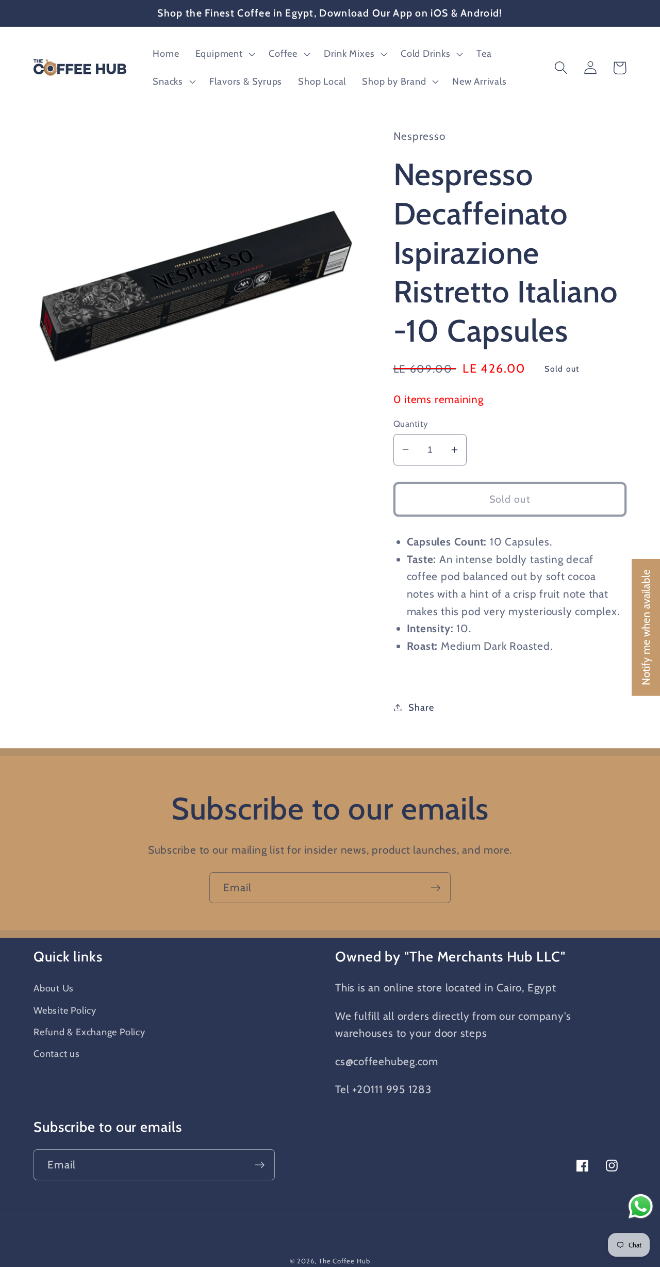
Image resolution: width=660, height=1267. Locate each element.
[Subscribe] (435, 888)
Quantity (410, 424)
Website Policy (65, 1010)
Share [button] (421, 707)
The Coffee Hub (344, 1261)
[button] (224, 54)
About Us (54, 988)
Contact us (57, 1054)
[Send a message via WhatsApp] (640, 1206)
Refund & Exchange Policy (89, 1032)
